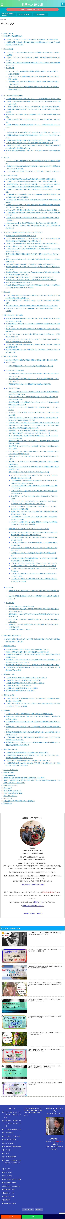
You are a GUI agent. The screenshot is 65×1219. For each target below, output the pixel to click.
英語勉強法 (7, 710)
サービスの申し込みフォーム (12, 790)
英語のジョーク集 (9, 674)
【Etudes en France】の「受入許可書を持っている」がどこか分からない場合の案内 (31, 223)
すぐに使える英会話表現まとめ (13, 36)
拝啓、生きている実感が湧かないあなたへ (19, 282)
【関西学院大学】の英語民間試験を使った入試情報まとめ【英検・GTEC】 (29, 760)
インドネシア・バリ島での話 (15, 370)
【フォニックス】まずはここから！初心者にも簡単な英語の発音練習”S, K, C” (29, 143)
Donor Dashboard (9, 775)
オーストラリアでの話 (13, 388)
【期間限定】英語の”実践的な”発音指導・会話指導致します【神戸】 (24, 777)
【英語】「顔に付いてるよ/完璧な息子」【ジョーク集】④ (23, 680)
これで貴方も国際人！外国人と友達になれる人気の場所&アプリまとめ (27, 649)
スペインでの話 (8, 49)
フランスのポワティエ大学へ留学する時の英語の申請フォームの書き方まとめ (29, 187)
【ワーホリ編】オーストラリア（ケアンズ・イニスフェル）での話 (29, 472)
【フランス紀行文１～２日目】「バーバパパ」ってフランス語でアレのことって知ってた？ (33, 171)
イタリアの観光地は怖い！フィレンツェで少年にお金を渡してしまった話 (31, 366)
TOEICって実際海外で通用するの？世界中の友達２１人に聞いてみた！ (27, 246)
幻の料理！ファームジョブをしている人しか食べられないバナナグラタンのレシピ (31, 280)
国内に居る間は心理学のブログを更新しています (21, 236)
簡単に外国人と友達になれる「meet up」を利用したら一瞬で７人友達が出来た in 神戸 (32, 665)
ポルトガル (7, 292)
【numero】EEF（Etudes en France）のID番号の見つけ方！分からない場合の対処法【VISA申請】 (45, 966)
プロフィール (8, 798)
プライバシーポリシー (10, 796)
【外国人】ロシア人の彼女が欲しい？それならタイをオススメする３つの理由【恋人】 (32, 243)
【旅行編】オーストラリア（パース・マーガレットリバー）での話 (29, 529)
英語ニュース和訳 (9, 695)
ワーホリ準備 (10, 68)
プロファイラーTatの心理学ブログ (32, 885)
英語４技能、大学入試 (10, 749)
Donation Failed (9, 772)
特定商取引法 (8, 803)
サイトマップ (8, 788)
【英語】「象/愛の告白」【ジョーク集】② (18, 685)
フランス (6, 157)
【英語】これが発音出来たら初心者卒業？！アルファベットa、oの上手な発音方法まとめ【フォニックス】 (45, 1066)
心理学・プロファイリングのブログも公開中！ (32, 9)
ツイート (26, 1115)
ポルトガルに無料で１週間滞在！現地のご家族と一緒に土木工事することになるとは (32, 305)
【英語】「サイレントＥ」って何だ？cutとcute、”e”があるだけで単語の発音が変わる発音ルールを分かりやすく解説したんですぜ (44, 984)
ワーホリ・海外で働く (24, 14)
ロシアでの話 (10, 603)
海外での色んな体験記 (10, 356)
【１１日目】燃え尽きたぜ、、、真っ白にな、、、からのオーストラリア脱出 (33, 566)
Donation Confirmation (11, 770)
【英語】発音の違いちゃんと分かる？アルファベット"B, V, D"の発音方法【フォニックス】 (33, 132)
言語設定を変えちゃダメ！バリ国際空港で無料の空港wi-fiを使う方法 (30, 384)
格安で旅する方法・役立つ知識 (13, 315)
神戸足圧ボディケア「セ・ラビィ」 (33, 906)
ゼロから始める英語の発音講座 (7, 14)
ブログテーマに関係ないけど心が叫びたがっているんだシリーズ (23, 232)
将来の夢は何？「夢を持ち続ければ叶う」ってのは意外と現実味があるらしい (29, 277)
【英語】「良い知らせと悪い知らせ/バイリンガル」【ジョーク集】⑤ (26, 677)
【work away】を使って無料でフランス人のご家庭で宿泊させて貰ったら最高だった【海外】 (44, 1050)
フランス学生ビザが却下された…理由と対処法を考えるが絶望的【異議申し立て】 (31, 179)
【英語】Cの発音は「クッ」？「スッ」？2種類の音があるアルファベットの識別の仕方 (32, 106)
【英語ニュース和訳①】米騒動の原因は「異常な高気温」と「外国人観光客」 (29, 714)
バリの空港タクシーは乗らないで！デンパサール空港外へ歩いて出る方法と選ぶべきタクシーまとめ (44, 933)
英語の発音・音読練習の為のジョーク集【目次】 (21, 690)
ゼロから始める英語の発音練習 (13, 793)
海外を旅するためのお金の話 (12, 635)
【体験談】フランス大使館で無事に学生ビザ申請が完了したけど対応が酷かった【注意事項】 (44, 950)
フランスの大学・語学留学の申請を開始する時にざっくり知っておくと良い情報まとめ (32, 210)
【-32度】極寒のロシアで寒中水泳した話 (21, 606)
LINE (32, 1217)
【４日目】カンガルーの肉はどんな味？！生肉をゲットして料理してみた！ (34, 563)
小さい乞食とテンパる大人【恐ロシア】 (21, 629)
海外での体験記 (40, 14)
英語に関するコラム (10, 646)
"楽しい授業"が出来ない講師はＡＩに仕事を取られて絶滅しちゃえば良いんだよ (30, 264)
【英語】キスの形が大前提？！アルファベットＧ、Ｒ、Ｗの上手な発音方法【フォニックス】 (44, 1000)
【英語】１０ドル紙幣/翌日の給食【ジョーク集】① (22, 688)
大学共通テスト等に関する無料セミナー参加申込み (19, 801)
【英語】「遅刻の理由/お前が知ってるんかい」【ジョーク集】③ (25, 683)
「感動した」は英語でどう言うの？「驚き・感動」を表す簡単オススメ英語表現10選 (32, 39)
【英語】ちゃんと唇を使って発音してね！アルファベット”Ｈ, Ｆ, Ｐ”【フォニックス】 (32, 140)
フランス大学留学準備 (10, 175)
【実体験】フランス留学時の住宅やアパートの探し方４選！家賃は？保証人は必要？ (32, 181)
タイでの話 (9, 587)
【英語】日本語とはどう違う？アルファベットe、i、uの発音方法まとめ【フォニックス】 (33, 99)
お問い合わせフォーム (10, 785)
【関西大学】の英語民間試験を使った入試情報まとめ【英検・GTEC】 (27, 752)
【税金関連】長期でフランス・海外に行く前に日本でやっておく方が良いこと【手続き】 (33, 184)
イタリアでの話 (10, 362)
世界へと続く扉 (32, 4)
